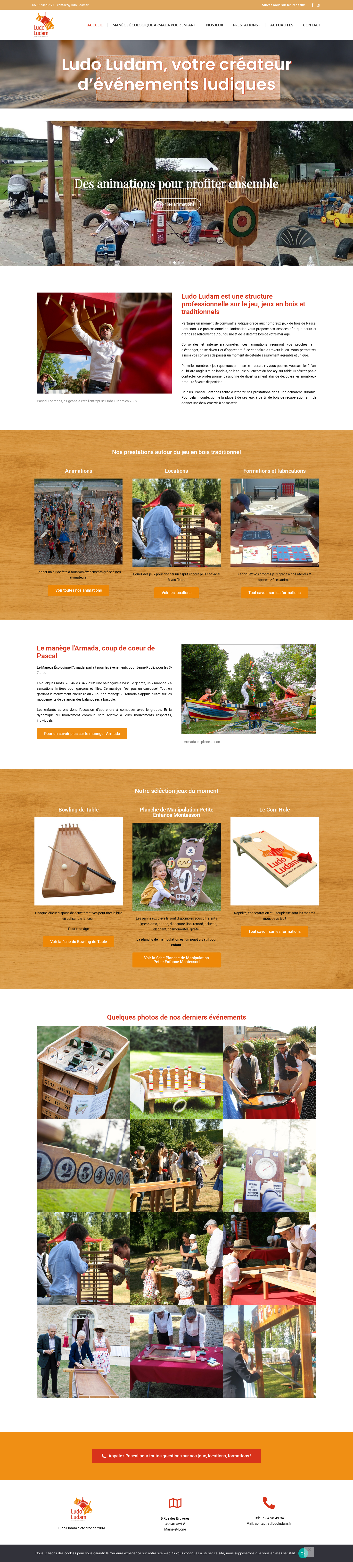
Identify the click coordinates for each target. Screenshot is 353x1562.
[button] (5, 193)
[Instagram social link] (318, 5)
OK (303, 1553)
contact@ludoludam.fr (73, 5)
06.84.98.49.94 (43, 5)
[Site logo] (43, 25)
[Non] (309, 1552)
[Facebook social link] (312, 5)
